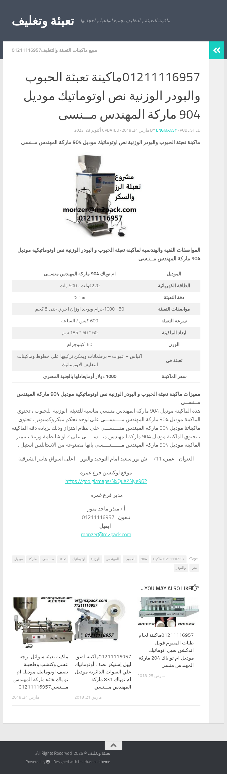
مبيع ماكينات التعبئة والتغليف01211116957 (54, 50)
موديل (18, 559)
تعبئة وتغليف (43, 20)
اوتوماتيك (78, 559)
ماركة (32, 559)
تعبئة (62, 559)
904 (144, 559)
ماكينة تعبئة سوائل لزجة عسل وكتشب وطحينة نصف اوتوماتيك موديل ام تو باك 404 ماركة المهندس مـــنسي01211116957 (40, 672)
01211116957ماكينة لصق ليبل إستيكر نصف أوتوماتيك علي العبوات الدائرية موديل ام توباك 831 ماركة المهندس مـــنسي (103, 672)
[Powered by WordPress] (48, 762)
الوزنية (95, 559)
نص (194, 567)
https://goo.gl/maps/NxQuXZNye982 (106, 481)
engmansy (166, 130)
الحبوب (130, 559)
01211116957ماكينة (168, 559)
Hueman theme (97, 762)
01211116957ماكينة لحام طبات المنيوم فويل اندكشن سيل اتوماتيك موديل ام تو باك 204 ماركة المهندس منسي (166, 650)
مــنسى (48, 559)
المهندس (112, 559)
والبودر (181, 567)
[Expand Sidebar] (216, 50)
